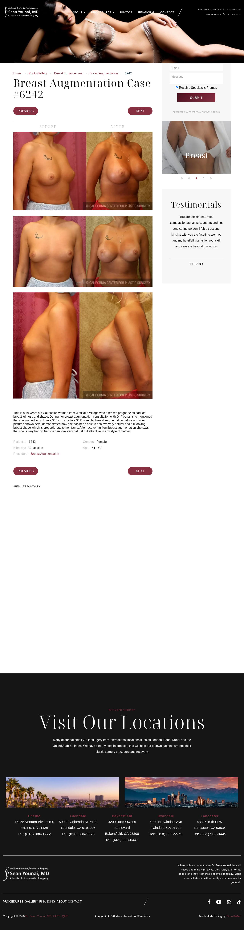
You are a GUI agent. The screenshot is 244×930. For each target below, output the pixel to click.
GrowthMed (233, 916)
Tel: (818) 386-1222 (34, 834)
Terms (216, 112)
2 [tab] (189, 178)
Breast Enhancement (68, 73)
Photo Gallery (38, 73)
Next (140, 111)
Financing (146, 12)
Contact (167, 12)
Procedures (101, 12)
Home (17, 73)
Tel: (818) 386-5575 (78, 834)
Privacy (206, 112)
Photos (126, 12)
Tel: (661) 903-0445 (121, 840)
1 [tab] (182, 178)
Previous (26, 111)
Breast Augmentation (104, 73)
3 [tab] (196, 178)
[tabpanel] (196, 123)
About (77, 12)
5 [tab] (211, 178)
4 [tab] (203, 178)
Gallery (31, 901)
